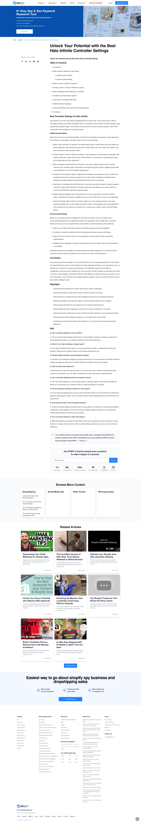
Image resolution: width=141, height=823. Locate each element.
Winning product (65, 738)
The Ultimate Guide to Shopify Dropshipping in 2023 (31, 514)
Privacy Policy (108, 719)
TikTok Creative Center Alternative (48, 727)
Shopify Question (65, 735)
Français (65, 816)
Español (54, 816)
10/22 (62, 762)
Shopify (20, 40)
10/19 (69, 762)
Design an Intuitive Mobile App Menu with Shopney (92, 779)
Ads (18, 719)
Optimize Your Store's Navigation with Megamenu (91, 775)
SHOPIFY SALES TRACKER (68, 719)
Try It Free (24, 31)
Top (137, 819)
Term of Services (109, 722)
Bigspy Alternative (43, 764)
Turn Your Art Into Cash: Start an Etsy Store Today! (32, 503)
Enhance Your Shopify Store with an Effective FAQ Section (92, 751)
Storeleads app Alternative (46, 735)
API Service (81, 3)
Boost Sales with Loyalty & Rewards (92, 787)
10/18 (76, 762)
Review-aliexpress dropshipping (47, 759)
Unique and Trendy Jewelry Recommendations (30, 497)
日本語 (41, 816)
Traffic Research (21, 738)
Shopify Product (21, 730)
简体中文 (24, 816)
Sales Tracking (21, 725)
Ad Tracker (20, 722)
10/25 (62, 759)
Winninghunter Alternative (45, 732)
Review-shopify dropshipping (46, 761)
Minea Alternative (43, 743)
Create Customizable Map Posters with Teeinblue (91, 764)
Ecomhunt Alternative (44, 730)
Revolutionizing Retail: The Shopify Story (92, 720)
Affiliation (107, 727)
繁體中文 (30, 816)
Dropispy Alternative (44, 769)
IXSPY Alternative (43, 738)
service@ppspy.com (110, 737)
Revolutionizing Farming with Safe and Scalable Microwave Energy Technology (91, 791)
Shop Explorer (20, 735)
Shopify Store (20, 740)
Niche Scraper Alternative (45, 725)
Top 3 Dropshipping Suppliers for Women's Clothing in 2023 (32, 508)
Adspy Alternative (43, 746)
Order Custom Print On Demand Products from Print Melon (91, 724)
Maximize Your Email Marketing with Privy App (92, 796)
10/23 (76, 759)
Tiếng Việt (72, 816)
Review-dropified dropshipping (47, 753)
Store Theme (20, 743)
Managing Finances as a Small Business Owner (91, 760)
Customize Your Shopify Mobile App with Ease (92, 800)
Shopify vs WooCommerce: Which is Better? (92, 739)
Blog (62, 722)
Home (14, 40)
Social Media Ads (65, 730)
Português (47, 816)
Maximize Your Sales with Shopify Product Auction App (91, 756)
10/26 (76, 756)
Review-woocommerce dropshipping (48, 756)
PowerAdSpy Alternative (45, 772)
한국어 (36, 816)
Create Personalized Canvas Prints (92, 768)
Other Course (64, 732)
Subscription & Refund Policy (112, 725)
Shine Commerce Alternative (46, 766)
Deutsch (60, 816)
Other (62, 749)
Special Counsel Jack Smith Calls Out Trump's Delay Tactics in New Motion (91, 729)
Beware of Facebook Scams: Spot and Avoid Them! (91, 771)
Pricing (72, 3)
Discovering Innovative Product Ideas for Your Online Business (92, 784)
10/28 (62, 756)
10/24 (69, 759)
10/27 (69, 756)
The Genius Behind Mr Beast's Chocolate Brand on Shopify (90, 743)
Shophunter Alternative (45, 751)
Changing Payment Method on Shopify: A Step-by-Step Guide (90, 734)
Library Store (20, 732)
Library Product (21, 727)
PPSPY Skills (20, 746)
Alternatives (42, 722)
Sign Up (113, 460)
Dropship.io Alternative (45, 748)
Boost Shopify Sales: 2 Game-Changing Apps (90, 747)
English (19, 816)
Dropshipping (64, 727)
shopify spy (42, 740)
